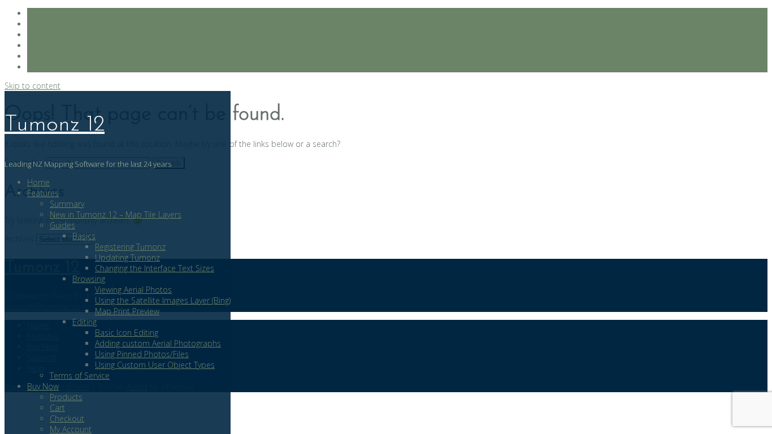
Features (43, 193)
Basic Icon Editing (126, 332)
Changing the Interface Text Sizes (154, 268)
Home (38, 182)
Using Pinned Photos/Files (142, 354)
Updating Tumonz (127, 257)
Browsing (88, 279)
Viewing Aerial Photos (133, 289)
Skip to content (32, 85)
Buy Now (43, 386)
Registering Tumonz (130, 246)
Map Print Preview (127, 311)
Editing (84, 321)
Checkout (67, 418)
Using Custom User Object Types (155, 364)
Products (66, 397)
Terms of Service (80, 375)
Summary (67, 203)
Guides (62, 225)
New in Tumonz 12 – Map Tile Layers (115, 214)
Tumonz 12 (55, 125)
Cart (57, 407)
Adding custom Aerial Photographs (158, 343)
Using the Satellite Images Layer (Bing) (163, 300)
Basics (84, 236)
